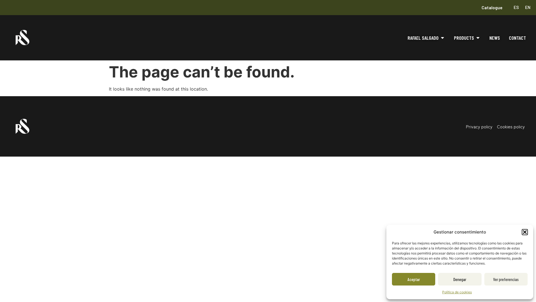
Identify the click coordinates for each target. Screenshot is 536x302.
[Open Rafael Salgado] (442, 38)
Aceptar (414, 279)
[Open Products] (477, 38)
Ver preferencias (506, 279)
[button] (525, 232)
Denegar (459, 279)
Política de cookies (457, 292)
